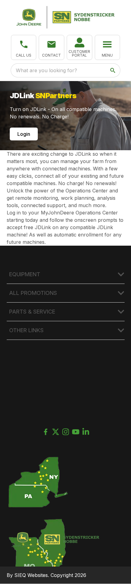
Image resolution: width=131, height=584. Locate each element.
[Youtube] (76, 432)
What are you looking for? (46, 70)
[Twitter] (55, 432)
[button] (24, 47)
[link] (79, 47)
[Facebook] (45, 432)
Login (23, 134)
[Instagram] (65, 432)
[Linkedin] (86, 432)
